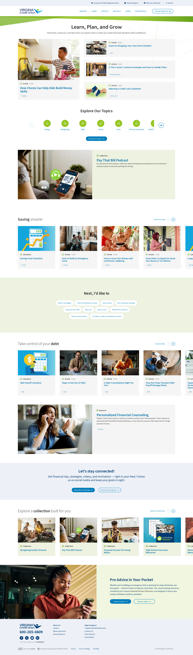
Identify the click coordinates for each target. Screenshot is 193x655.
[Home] (31, 11)
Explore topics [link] (119, 601)
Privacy (73, 649)
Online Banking (161, 11)
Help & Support (132, 3)
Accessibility (89, 637)
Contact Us (89, 631)
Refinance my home (119, 309)
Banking (83, 11)
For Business (140, 11)
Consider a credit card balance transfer (107, 316)
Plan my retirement (79, 316)
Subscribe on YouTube (82, 490)
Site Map (96, 649)
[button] (31, 125)
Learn (128, 11)
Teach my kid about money (87, 303)
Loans (94, 11)
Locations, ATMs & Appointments (106, 3)
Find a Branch (90, 634)
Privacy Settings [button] (84, 649)
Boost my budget (64, 303)
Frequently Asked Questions (95, 628)
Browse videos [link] (143, 601)
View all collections (157, 511)
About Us (56, 625)
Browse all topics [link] (95, 139)
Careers (56, 628)
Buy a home (107, 303)
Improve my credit (73, 309)
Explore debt (160, 344)
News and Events (59, 631)
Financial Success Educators (141, 591)
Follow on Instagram (108, 490)
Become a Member (153, 3)
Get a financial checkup (126, 303)
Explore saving (159, 219)
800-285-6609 (31, 632)
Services (105, 11)
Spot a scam (102, 309)
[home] (32, 626)
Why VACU (117, 11)
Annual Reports (59, 634)
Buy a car (88, 309)
